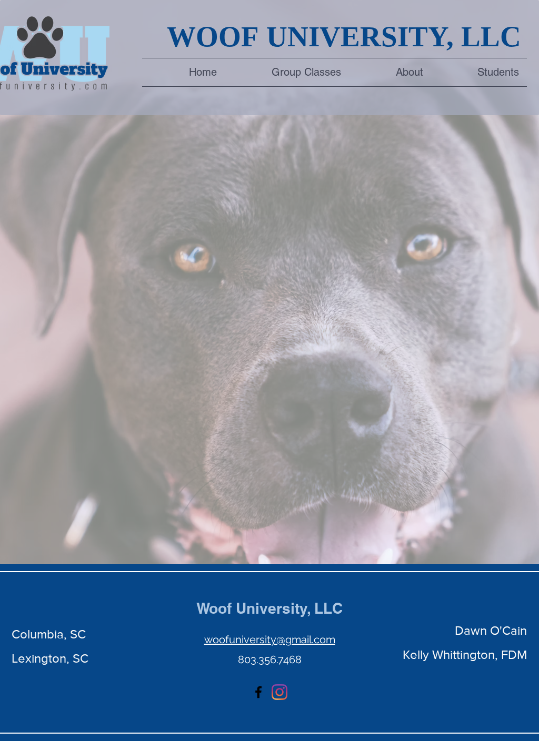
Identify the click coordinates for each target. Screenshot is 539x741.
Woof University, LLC (269, 608)
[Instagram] (279, 692)
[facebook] (258, 692)
